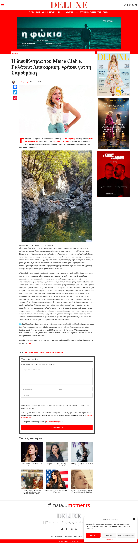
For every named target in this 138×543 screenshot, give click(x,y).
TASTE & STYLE (95, 12)
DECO (76, 12)
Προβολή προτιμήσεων (126, 535)
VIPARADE (69, 12)
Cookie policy (109, 539)
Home (51, 536)
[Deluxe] (69, 8)
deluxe (26, 352)
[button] (134, 519)
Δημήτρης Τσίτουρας (61, 142)
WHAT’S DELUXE (34, 12)
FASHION (45, 12)
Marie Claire (33, 352)
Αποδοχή (93, 535)
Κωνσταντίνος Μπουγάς (22, 82)
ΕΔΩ (29, 343)
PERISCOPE (60, 12)
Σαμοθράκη (59, 352)
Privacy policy (68, 536)
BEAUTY (52, 12)
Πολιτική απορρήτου (54, 422)
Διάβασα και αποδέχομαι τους (43, 422)
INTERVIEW (15, 53)
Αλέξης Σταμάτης (68, 139)
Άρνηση (109, 535)
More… (105, 12)
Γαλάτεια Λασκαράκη (46, 352)
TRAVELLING (84, 12)
